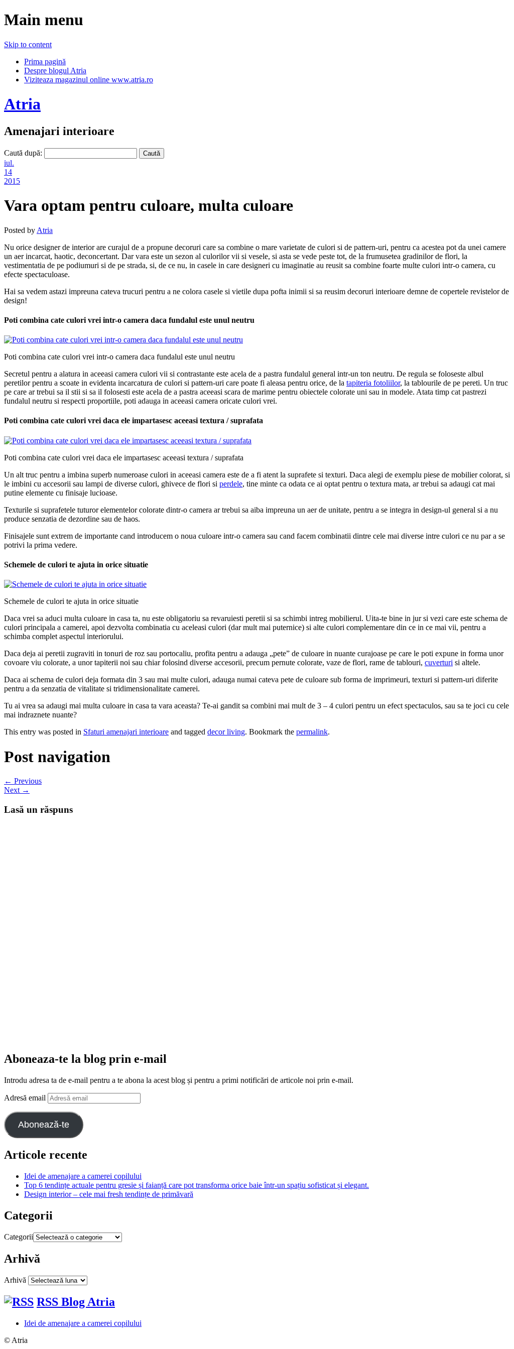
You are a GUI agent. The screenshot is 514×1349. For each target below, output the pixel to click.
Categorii (18, 1237)
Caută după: (23, 153)
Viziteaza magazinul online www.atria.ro (88, 79)
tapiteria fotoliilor (373, 383)
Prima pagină (45, 61)
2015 (12, 181)
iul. (9, 163)
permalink (312, 731)
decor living (226, 731)
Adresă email (26, 1097)
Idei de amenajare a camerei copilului (83, 1176)
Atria (22, 104)
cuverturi (439, 662)
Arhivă (15, 1280)
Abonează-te (43, 1125)
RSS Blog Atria (76, 1301)
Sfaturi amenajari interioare (126, 731)
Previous (23, 781)
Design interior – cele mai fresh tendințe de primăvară (108, 1194)
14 (8, 172)
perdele (230, 483)
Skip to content (28, 44)
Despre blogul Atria (55, 70)
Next (17, 790)
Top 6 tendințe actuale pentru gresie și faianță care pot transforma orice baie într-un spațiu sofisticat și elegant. (196, 1185)
